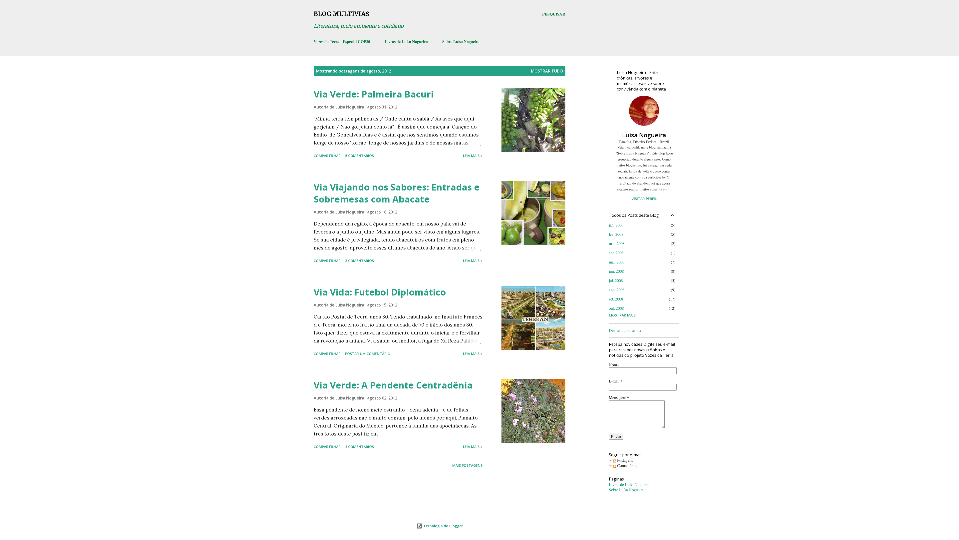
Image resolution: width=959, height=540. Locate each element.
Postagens (624, 460)
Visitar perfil (644, 198)
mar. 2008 (617, 243)
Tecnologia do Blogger (442, 526)
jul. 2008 (616, 280)
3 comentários (359, 260)
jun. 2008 (616, 271)
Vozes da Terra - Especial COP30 (342, 41)
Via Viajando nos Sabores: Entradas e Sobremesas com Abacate (397, 193)
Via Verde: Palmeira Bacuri (374, 94)
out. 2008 (616, 308)
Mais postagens (467, 465)
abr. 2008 (616, 252)
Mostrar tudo (547, 71)
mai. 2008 (617, 261)
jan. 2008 (616, 225)
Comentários (626, 465)
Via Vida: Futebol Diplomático (380, 292)
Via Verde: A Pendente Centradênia (393, 385)
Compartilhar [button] (327, 155)
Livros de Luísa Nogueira (406, 41)
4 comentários (359, 446)
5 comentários (359, 155)
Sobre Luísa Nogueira (461, 41)
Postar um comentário (367, 353)
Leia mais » (472, 155)
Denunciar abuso (625, 330)
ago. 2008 (617, 289)
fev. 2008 (616, 234)
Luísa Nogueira (644, 135)
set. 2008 (616, 299)
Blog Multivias (341, 14)
